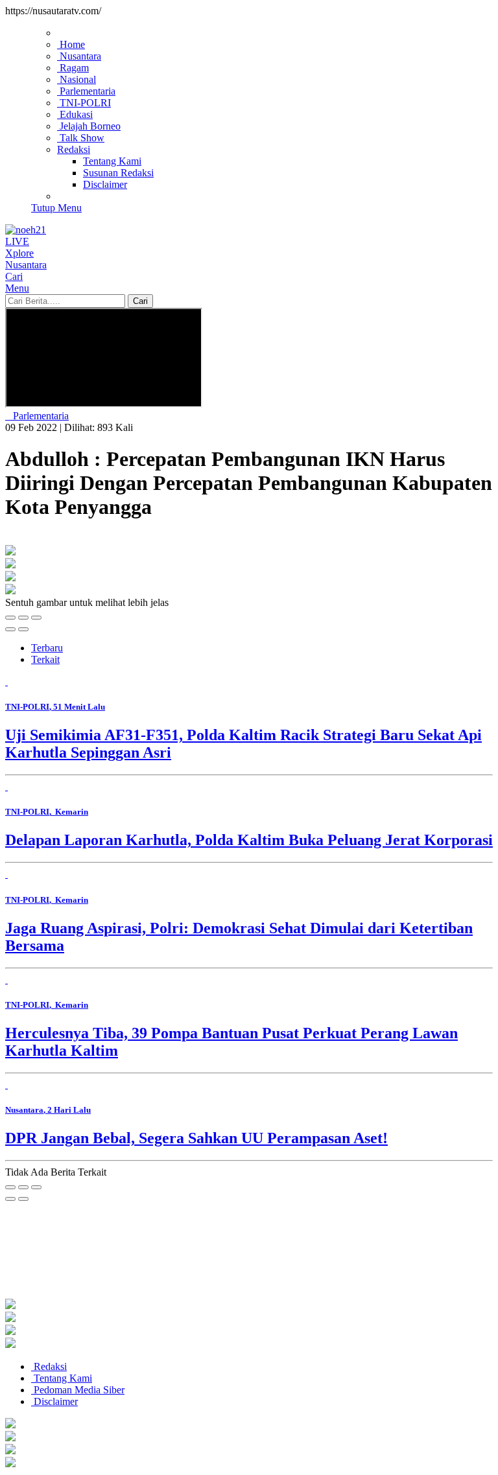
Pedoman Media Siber (77, 1389)
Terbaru (47, 647)
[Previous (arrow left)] (10, 629)
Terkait (45, 659)
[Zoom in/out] (36, 618)
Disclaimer (54, 1401)
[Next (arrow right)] (23, 629)
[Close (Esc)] (10, 618)
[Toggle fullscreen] (23, 618)
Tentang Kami (61, 1378)
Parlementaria (39, 415)
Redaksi (49, 1366)
